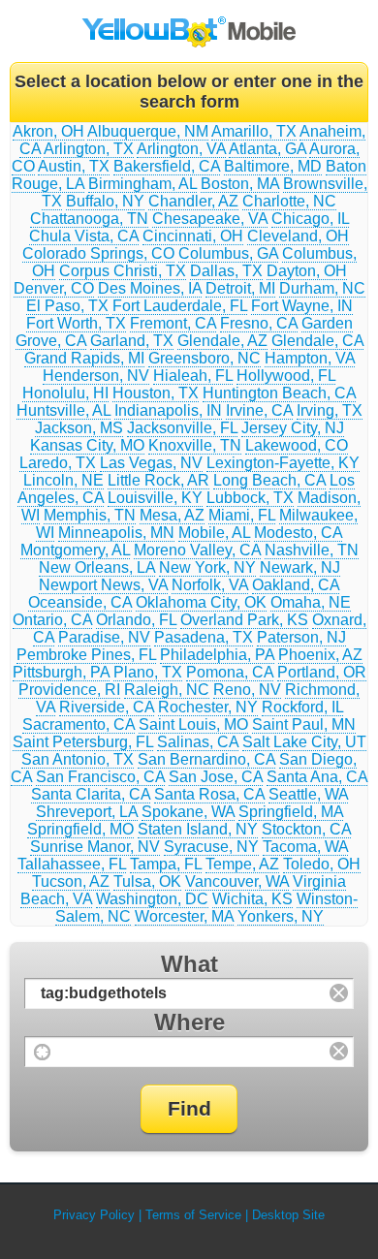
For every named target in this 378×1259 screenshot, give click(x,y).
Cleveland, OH (298, 236)
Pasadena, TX (203, 637)
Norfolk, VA (210, 585)
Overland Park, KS (244, 620)
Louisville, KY (155, 497)
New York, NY (207, 567)
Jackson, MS (79, 428)
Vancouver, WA (237, 881)
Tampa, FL (166, 864)
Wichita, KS (252, 899)
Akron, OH (48, 131)
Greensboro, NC (204, 358)
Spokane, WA (188, 811)
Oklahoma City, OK (201, 602)
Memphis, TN (90, 515)
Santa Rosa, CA (209, 794)
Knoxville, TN (194, 445)
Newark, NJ (300, 567)
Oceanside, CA (80, 602)
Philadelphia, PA (217, 654)
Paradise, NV (104, 637)
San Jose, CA (216, 777)
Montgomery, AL (75, 550)
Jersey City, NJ (292, 428)
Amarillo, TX (254, 131)
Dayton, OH (307, 271)
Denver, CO (54, 288)
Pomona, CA (229, 672)
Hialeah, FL (193, 375)
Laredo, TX (57, 463)
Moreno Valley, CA (197, 550)
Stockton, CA (306, 829)
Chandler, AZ (193, 201)
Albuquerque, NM (147, 131)
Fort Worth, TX (76, 323)
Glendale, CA (317, 340)
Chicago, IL (310, 218)
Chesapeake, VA (210, 218)
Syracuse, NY (211, 846)
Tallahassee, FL (71, 864)
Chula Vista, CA (84, 236)
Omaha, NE (310, 602)
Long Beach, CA (269, 480)
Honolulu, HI (65, 393)
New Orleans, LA (97, 567)
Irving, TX (329, 410)
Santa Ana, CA (317, 777)
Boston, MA (240, 183)
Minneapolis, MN (116, 532)
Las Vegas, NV (151, 463)
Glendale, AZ (222, 340)
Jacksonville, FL (182, 428)
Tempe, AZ (242, 864)
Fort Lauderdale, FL (179, 306)
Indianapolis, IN (168, 410)
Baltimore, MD (273, 166)
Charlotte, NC (289, 201)
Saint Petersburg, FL (83, 742)
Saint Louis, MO (193, 724)
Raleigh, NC (166, 689)
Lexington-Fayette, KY (283, 463)
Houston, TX (155, 393)
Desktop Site (288, 1215)
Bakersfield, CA (166, 166)
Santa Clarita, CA (90, 794)
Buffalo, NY (105, 201)
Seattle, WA (308, 794)
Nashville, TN (312, 550)
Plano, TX (147, 672)
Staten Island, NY (198, 829)
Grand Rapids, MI (84, 358)
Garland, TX (131, 340)
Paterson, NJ (301, 637)
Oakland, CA (295, 585)
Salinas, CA (197, 742)
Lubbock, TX (250, 497)
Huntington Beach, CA (279, 393)
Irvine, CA (259, 410)
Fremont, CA (173, 323)
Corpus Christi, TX (122, 271)
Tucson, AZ (71, 881)
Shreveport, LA (87, 811)
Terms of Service (193, 1215)
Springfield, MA (290, 811)
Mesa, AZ (172, 515)
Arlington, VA (181, 149)
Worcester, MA (184, 916)
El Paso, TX (67, 306)
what (189, 964)
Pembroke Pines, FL (86, 654)
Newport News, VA (103, 585)
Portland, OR (321, 672)
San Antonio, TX (77, 759)
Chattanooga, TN (89, 218)
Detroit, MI (240, 288)
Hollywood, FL (285, 375)
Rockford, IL (302, 707)
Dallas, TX (226, 271)
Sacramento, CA (78, 724)
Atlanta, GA (267, 149)
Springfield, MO (80, 829)
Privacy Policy (94, 1215)
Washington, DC (152, 899)
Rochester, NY (208, 707)
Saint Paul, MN (304, 724)
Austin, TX (74, 166)
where (189, 1022)
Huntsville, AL (63, 410)
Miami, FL (241, 515)
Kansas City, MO (87, 445)
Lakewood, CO (296, 445)
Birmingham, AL (142, 183)
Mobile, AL (214, 532)
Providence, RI (69, 689)
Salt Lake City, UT (304, 742)
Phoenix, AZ (320, 654)
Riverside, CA (106, 707)
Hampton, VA (310, 358)
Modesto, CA (298, 532)
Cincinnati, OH (192, 236)
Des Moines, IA (150, 288)
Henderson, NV (96, 375)
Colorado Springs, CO (98, 253)
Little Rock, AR (158, 480)
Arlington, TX (89, 149)
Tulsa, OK (147, 881)
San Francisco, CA (100, 777)
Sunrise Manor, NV (95, 846)
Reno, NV (247, 689)
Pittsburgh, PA (61, 672)
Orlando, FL (136, 620)
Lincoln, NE (63, 480)
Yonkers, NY (280, 916)
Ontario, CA (52, 620)
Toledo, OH (322, 864)
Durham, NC (322, 288)
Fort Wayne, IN (302, 306)
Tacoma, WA (305, 846)
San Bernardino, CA (206, 759)
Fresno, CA (259, 323)
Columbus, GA (228, 253)
